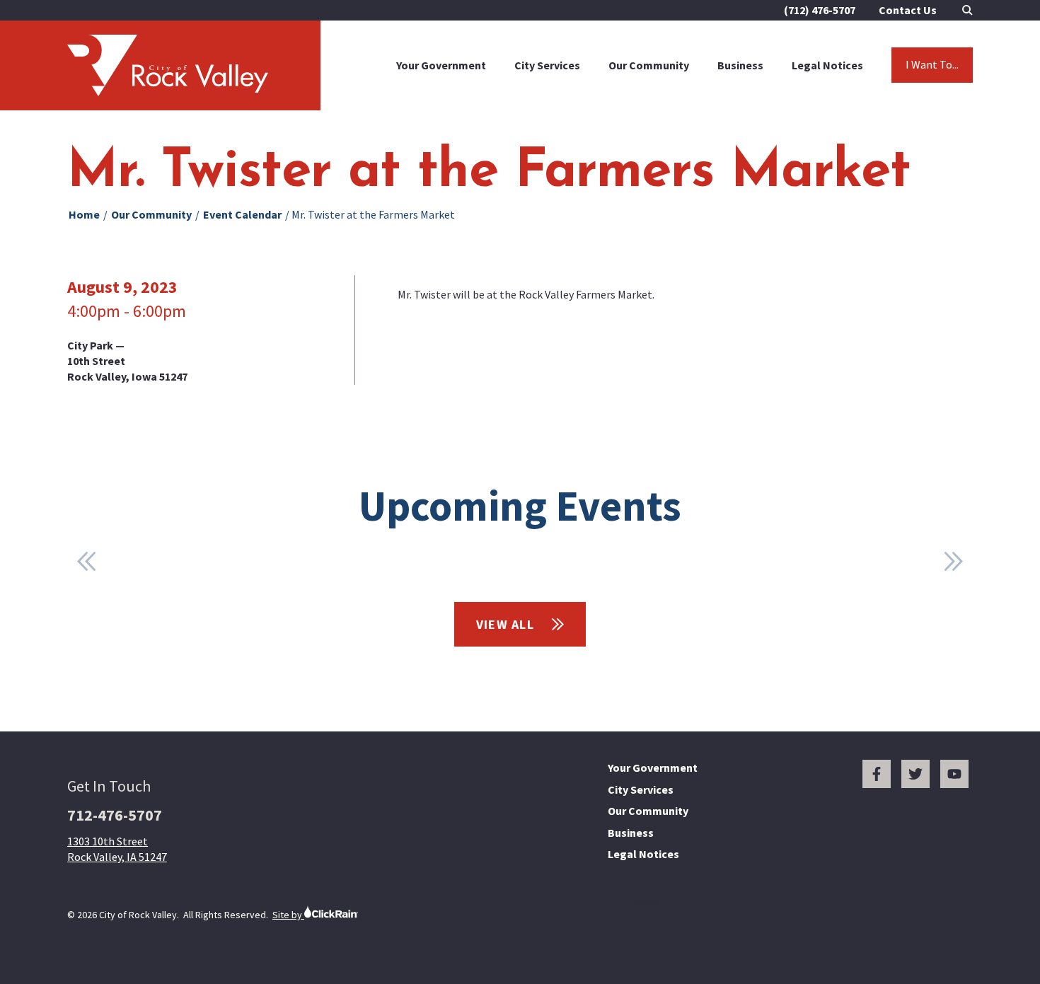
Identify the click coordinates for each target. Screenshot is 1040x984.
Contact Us (908, 10)
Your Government (441, 65)
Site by (288, 914)
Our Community (648, 65)
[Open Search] (967, 10)
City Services (547, 65)
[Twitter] (915, 774)
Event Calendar (242, 214)
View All (507, 624)
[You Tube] (954, 774)
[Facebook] (876, 774)
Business (740, 65)
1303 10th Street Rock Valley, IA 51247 (117, 849)
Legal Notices (827, 65)
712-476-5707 (114, 815)
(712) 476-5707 (819, 10)
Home (84, 214)
